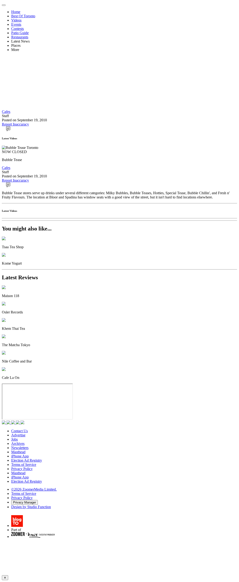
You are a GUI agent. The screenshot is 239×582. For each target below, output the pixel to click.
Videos (16, 20)
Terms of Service (23, 465)
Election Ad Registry (26, 460)
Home (15, 12)
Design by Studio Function (31, 507)
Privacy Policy (22, 469)
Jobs (14, 439)
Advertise (18, 435)
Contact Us (19, 431)
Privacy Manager (24, 502)
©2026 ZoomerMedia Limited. (34, 489)
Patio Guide (20, 33)
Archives (18, 443)
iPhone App (20, 456)
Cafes (6, 112)
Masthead (18, 452)
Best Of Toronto (23, 16)
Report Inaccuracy (15, 124)
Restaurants (19, 37)
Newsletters (19, 448)
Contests (17, 29)
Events (16, 24)
